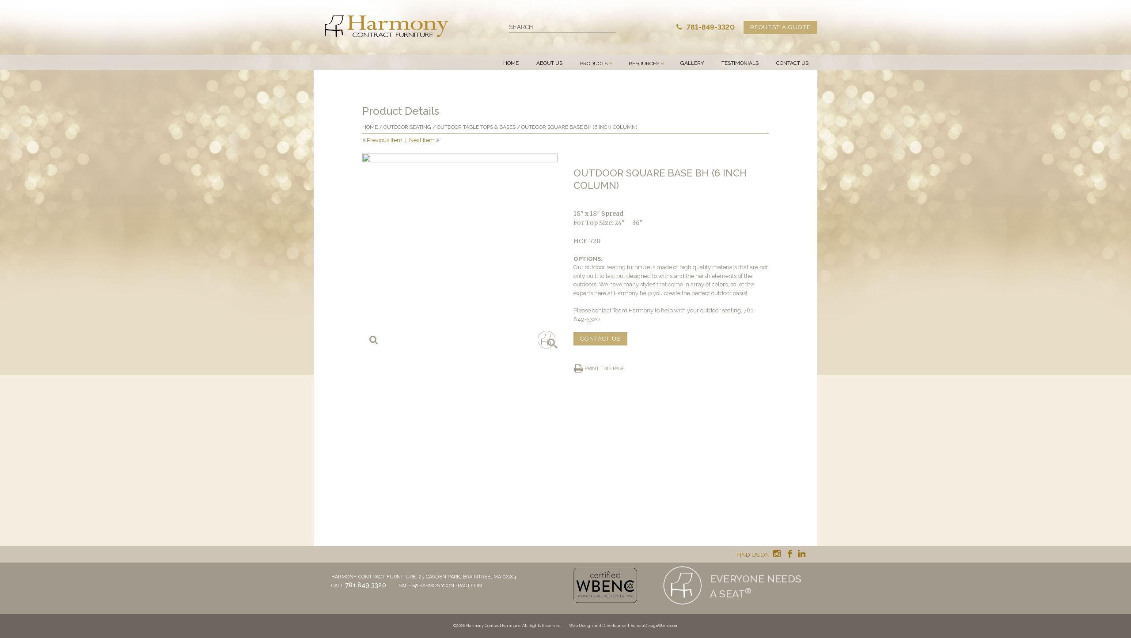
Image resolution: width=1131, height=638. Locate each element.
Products (593, 63)
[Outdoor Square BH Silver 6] (460, 251)
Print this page (604, 369)
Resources (644, 63)
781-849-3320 (710, 27)
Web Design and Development (599, 625)
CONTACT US (600, 338)
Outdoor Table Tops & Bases (476, 127)
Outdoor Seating (407, 127)
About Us (549, 63)
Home (511, 63)
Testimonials (740, 63)
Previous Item (384, 140)
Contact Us (792, 63)
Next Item (422, 140)
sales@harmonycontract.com (441, 586)
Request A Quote (780, 27)
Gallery (692, 63)
